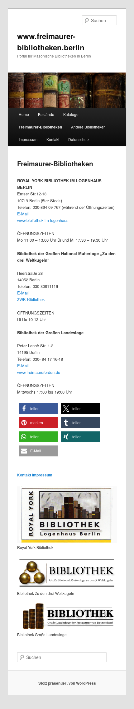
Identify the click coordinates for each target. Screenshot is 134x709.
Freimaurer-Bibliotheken (40, 127)
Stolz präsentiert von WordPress (67, 683)
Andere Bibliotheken (88, 126)
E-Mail (23, 214)
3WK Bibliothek (31, 299)
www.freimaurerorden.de (38, 372)
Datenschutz (78, 139)
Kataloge (71, 114)
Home (24, 114)
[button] (38, 408)
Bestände (46, 114)
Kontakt (52, 139)
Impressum (28, 139)
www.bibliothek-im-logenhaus (43, 220)
